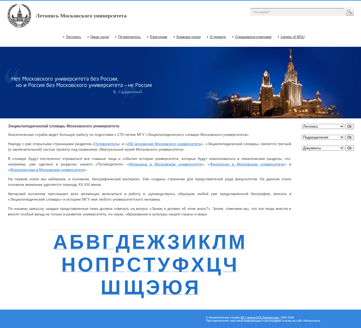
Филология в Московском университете (247, 164)
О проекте (218, 37)
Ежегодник (158, 37)
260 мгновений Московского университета (164, 144)
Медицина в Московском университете (165, 164)
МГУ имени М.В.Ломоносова (259, 317)
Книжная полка (189, 37)
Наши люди (99, 37)
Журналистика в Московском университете (47, 170)
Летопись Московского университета (81, 16)
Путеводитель (129, 37)
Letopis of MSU (292, 37)
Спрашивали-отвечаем (253, 37)
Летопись (73, 37)
